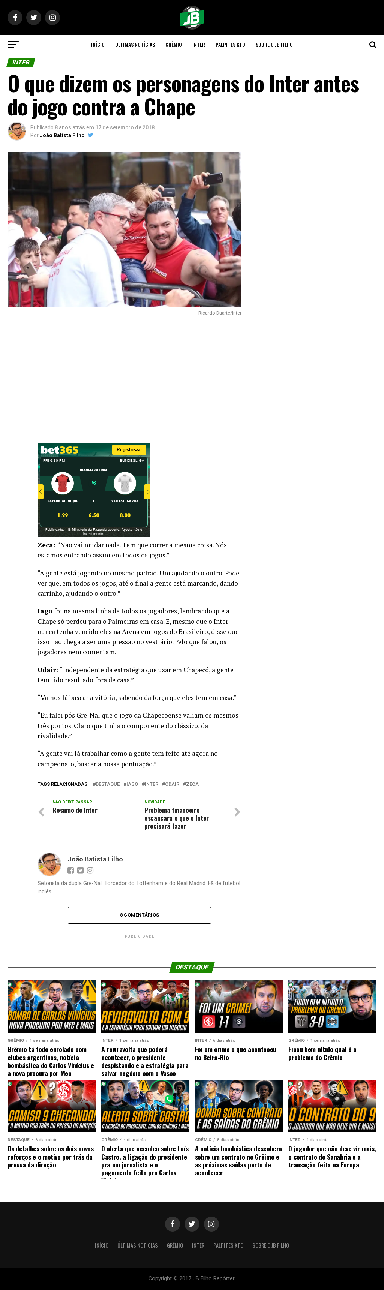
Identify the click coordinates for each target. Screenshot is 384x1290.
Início (98, 44)
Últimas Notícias (135, 44)
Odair (172, 784)
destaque (108, 784)
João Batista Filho (62, 135)
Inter (198, 44)
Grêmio (173, 44)
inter (151, 784)
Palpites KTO (230, 44)
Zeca (192, 784)
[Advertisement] (124, 379)
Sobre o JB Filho (274, 44)
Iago (132, 784)
